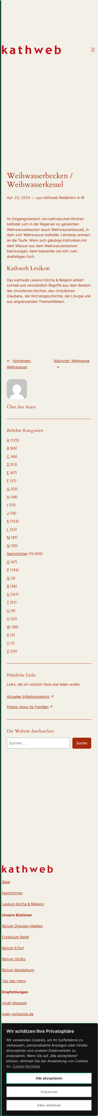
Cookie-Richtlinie (26, 1066)
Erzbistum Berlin (15, 937)
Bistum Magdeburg (18, 970)
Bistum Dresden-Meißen (22, 926)
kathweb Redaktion (59, 197)
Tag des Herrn (14, 981)
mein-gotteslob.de (17, 1014)
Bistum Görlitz (14, 959)
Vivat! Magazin (14, 1003)
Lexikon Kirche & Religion (23, 904)
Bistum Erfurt (13, 948)
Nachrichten (17, 554)
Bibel (6, 882)
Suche (81, 743)
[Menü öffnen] (93, 50)
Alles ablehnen (49, 1105)
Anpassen (49, 1092)
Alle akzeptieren (49, 1078)
